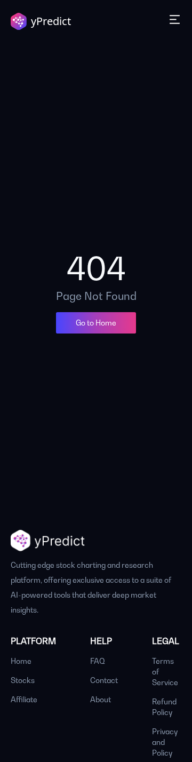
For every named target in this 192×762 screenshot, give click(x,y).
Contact (104, 680)
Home (21, 660)
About (100, 699)
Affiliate (24, 699)
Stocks (23, 680)
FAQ (97, 660)
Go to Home (96, 322)
